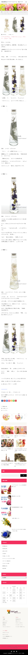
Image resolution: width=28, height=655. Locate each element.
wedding (3, 548)
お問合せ (4, 624)
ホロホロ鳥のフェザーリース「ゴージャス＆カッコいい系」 (20, 465)
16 (10, 595)
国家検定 (4, 565)
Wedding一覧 (18, 619)
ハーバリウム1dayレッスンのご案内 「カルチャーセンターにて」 (21, 450)
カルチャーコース (6, 632)
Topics (17, 617)
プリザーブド (4, 563)
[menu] (26, 2)
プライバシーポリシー (6, 626)
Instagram (11, 651)
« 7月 (3, 602)
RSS (16, 651)
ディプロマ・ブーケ (19, 624)
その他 (3, 553)
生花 (3, 568)
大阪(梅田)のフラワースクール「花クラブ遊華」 (16, 653)
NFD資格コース (5, 638)
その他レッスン (11, 34)
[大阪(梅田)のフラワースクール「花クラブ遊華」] (14, 613)
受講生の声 (5, 622)
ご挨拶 (4, 619)
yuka (6, 406)
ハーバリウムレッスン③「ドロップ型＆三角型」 (7, 464)
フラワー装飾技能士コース (7, 636)
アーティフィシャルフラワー (7, 558)
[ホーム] (1, 11)
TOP (3, 617)
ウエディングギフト (19, 622)
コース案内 (5, 630)
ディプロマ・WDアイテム (20, 626)
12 (20, 592)
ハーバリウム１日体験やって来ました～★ (7, 449)
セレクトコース (5, 634)
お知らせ (4, 551)
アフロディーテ (16, 392)
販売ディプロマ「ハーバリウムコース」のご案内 (7, 436)
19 (20, 595)
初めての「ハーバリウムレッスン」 (20, 436)
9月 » (6, 602)
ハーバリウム (5, 410)
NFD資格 (4, 546)
